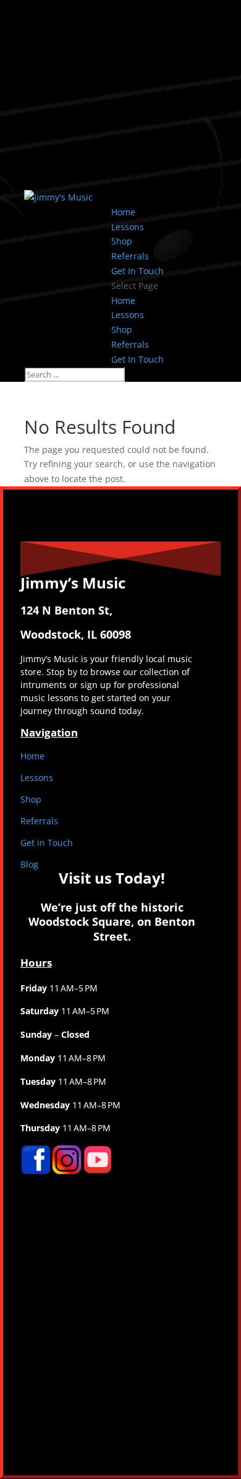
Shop (121, 241)
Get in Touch (46, 842)
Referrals (130, 256)
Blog (29, 864)
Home (123, 212)
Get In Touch (137, 271)
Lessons (127, 227)
